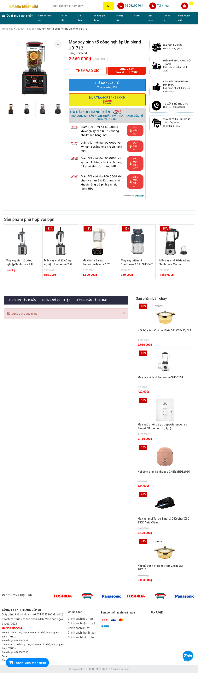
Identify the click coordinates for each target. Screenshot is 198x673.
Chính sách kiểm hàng (81, 637)
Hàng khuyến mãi (184, 18)
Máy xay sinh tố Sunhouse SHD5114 (160, 377)
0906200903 (134, 5)
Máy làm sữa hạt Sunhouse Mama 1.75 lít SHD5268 (98, 262)
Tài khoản (163, 5)
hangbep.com (12, 628)
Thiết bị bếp (119, 18)
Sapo (126, 669)
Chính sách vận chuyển (82, 623)
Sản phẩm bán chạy (151, 298)
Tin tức (167, 16)
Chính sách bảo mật (80, 618)
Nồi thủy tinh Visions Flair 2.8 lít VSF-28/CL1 (161, 567)
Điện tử (137, 16)
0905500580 (21, 652)
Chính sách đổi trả (79, 628)
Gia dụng (80, 18)
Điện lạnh (150, 18)
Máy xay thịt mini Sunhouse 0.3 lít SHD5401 (137, 262)
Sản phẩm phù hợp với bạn (29, 219)
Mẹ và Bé (64, 18)
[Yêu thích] (58, 44)
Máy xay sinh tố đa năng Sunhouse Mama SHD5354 (174, 262)
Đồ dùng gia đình (99, 18)
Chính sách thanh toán (82, 632)
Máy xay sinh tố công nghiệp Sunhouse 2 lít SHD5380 (58, 262)
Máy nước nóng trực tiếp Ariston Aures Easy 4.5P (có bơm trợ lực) (162, 426)
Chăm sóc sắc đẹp (44, 18)
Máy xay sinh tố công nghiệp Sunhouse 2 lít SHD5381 (19, 262)
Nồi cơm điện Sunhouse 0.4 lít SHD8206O (164, 471)
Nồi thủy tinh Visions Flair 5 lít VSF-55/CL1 (164, 330)
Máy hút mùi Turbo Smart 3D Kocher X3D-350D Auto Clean (164, 520)
